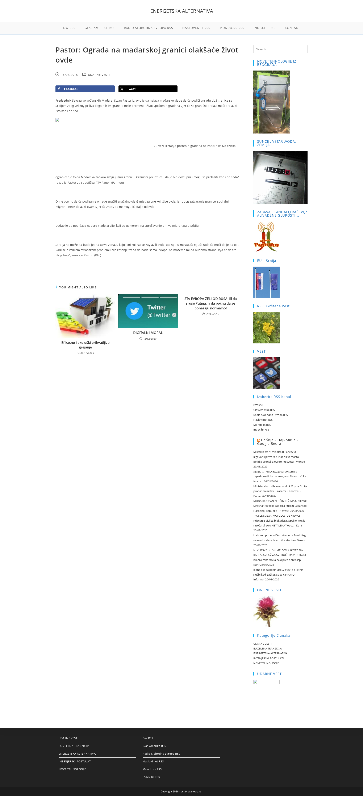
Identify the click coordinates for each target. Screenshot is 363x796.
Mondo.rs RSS (262, 425)
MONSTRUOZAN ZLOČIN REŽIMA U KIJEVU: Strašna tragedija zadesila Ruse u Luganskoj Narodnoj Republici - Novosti (280, 506)
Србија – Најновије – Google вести (278, 442)
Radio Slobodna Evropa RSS (270, 415)
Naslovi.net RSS (263, 420)
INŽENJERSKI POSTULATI (268, 658)
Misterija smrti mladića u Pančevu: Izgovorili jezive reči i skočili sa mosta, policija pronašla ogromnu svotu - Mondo (279, 456)
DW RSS (258, 405)
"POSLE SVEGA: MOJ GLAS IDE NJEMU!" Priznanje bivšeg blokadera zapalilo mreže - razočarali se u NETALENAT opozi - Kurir (280, 520)
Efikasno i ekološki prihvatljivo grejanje (85, 345)
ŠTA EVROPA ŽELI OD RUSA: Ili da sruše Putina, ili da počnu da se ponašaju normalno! (210, 303)
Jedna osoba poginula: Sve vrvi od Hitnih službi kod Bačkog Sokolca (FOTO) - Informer (278, 574)
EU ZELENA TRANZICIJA (267, 648)
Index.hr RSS (261, 429)
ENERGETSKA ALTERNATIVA (181, 10)
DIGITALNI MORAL (148, 332)
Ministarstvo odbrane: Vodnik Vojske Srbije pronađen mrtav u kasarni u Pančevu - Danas (280, 491)
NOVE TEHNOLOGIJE (266, 663)
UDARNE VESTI (99, 75)
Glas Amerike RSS (264, 410)
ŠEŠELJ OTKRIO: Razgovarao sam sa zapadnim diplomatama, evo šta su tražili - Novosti (279, 476)
